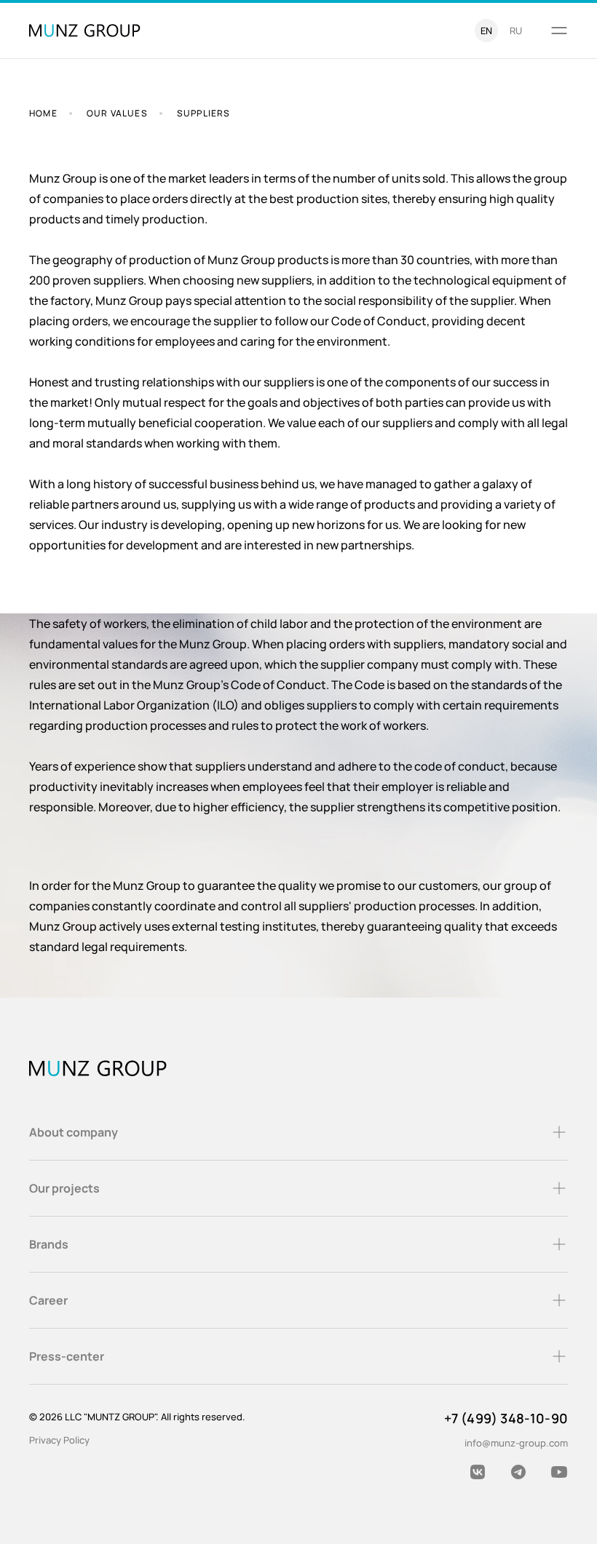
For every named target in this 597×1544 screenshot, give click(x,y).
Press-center (66, 1356)
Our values (117, 113)
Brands (48, 1244)
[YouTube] (559, 1472)
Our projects (64, 1188)
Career (48, 1300)
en (486, 30)
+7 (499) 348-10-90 (506, 1418)
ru (516, 30)
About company (73, 1132)
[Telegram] (518, 1472)
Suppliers (204, 113)
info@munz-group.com (516, 1442)
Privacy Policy (59, 1439)
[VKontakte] (477, 1472)
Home (43, 113)
